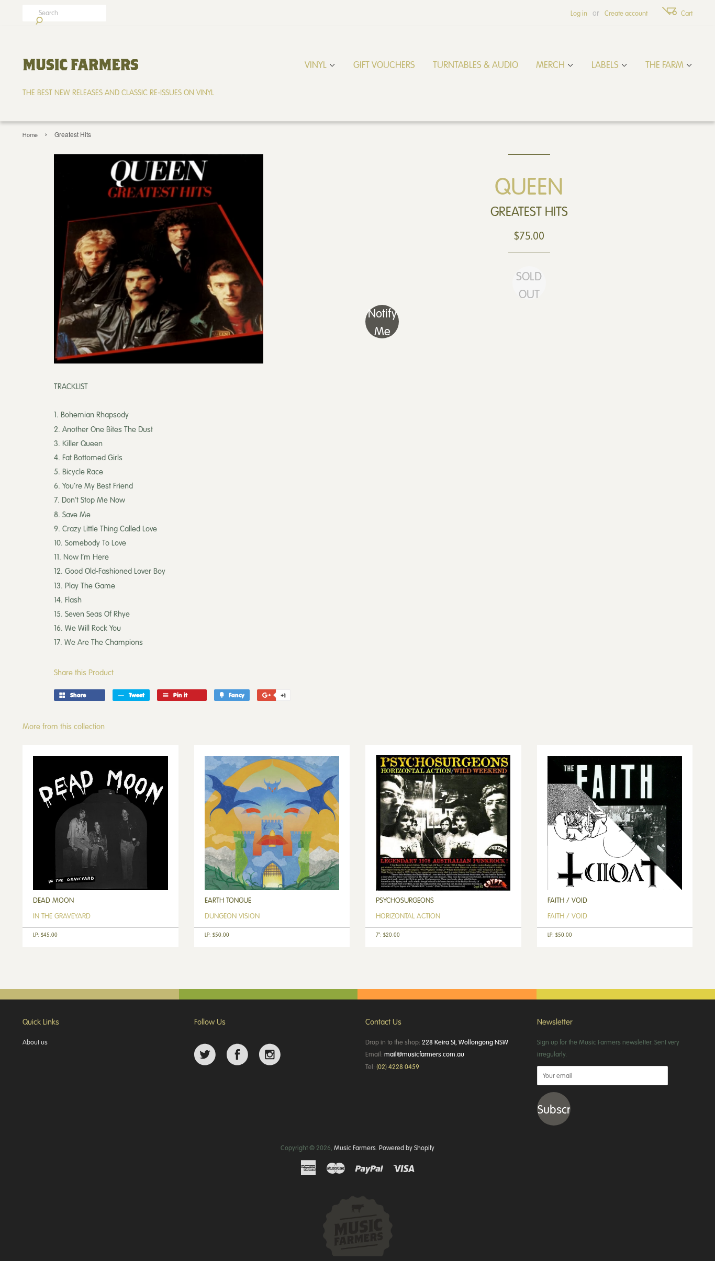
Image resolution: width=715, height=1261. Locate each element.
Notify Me (382, 321)
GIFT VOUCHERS (384, 64)
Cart (686, 13)
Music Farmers (355, 1147)
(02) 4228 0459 (397, 1066)
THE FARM (665, 64)
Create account (626, 13)
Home (30, 135)
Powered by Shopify (406, 1147)
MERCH (551, 64)
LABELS (606, 64)
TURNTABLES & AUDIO (475, 64)
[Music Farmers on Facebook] (237, 1054)
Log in (579, 13)
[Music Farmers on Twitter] (205, 1054)
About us (35, 1042)
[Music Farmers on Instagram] (270, 1054)
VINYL (317, 64)
